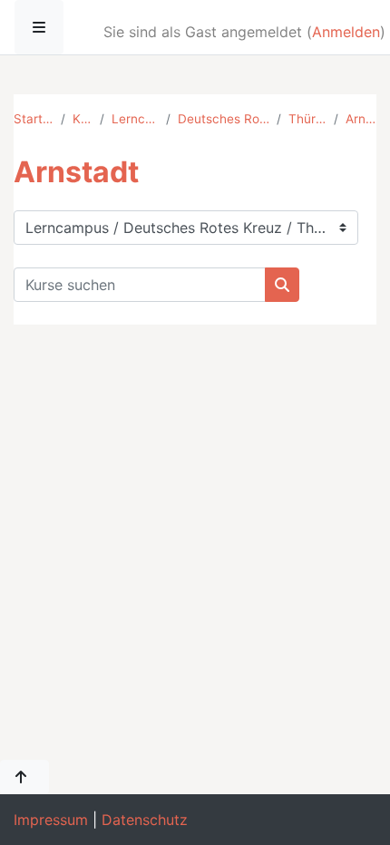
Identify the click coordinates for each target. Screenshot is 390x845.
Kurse (83, 119)
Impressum (51, 820)
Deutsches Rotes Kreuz (223, 119)
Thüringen (307, 119)
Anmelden (346, 32)
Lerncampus (135, 119)
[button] (24, 777)
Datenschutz (145, 820)
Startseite (34, 119)
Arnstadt (361, 119)
